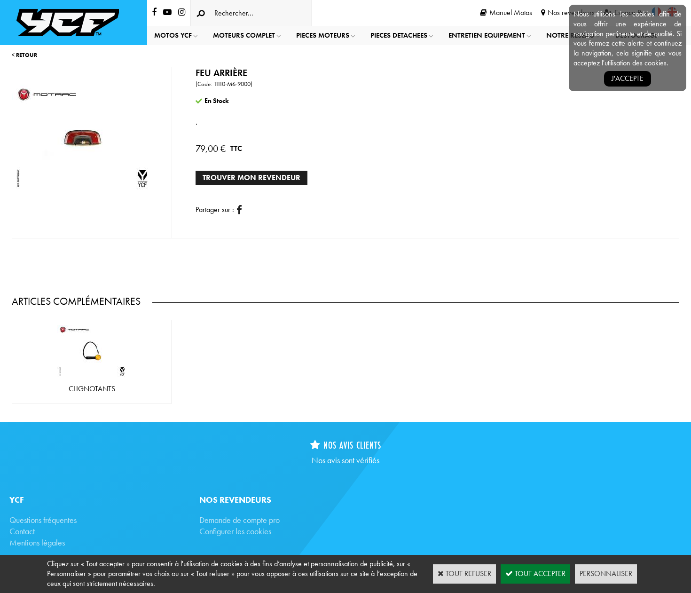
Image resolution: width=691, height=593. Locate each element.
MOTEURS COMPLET (244, 35)
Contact (22, 531)
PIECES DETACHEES (398, 35)
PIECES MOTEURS (322, 35)
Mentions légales (37, 542)
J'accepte (628, 78)
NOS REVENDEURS (235, 499)
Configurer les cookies (235, 531)
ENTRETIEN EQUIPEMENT (486, 35)
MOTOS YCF (173, 35)
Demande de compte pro (239, 519)
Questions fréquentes (43, 519)
